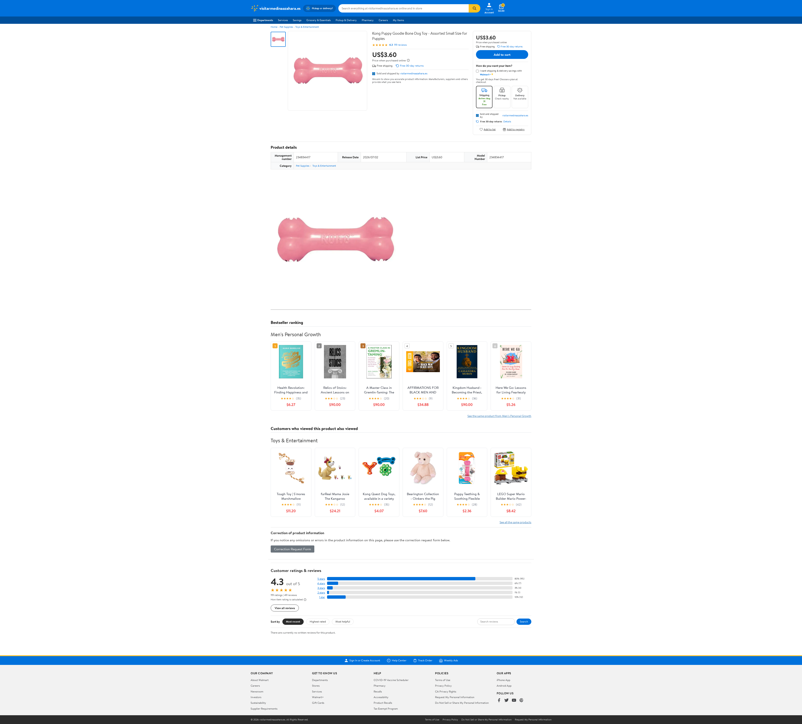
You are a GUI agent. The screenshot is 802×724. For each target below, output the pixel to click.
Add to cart (502, 54)
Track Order (425, 660)
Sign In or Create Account (364, 660)
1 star (322, 597)
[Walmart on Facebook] (499, 700)
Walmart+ (318, 697)
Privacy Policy (443, 685)
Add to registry (516, 129)
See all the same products (515, 522)
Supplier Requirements (264, 708)
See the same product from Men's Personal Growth (499, 416)
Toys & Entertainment (307, 27)
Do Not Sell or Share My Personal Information (462, 703)
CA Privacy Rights (445, 691)
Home (274, 27)
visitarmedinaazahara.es (413, 73)
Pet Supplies (286, 27)
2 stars (321, 592)
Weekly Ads (451, 660)
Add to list (490, 129)
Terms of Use (442, 680)
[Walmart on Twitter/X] (506, 700)
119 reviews (400, 44)
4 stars (321, 583)
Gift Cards (318, 703)
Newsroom (257, 691)
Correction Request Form (292, 549)
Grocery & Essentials (318, 20)
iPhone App (503, 680)
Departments (265, 20)
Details (507, 121)
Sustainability (258, 703)
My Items (398, 20)
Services (283, 20)
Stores (316, 685)
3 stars (321, 588)
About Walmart (260, 680)
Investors (256, 697)
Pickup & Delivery (346, 20)
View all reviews (285, 608)
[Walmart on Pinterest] (521, 700)
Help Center (399, 660)
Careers (383, 20)
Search (524, 621)
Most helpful (342, 621)
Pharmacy (368, 20)
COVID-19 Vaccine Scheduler (391, 680)
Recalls (378, 691)
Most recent (293, 621)
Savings (297, 20)
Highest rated (318, 621)
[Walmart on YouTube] (514, 700)
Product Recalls (383, 703)
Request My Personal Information (454, 697)
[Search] (474, 8)
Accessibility (381, 697)
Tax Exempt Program (386, 708)
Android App (504, 685)
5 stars (321, 578)
